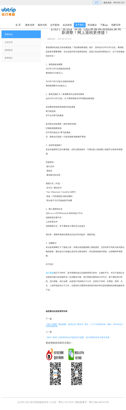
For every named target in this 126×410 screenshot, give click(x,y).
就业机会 (9, 50)
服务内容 (42, 25)
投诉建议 (92, 25)
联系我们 (9, 58)
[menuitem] (21, 34)
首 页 (18, 25)
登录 (97, 2)
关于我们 (79, 25)
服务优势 (29, 25)
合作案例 (54, 25)
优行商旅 (50, 273)
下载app (104, 25)
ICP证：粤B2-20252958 (62, 402)
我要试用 (115, 25)
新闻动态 (9, 34)
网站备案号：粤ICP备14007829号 (92, 402)
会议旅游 (67, 25)
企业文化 (9, 42)
